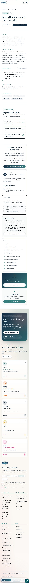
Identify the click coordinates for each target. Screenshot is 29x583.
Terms (8, 576)
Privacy (3, 576)
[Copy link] (22, 580)
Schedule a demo (14, 285)
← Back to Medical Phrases (9, 9)
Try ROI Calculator (13, 301)
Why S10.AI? (5, 492)
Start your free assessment (13, 166)
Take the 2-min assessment (12, 337)
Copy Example (22, 68)
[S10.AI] (5, 463)
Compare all (6, 356)
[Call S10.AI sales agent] (23, 2)
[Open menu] (26, 2)
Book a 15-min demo (10, 332)
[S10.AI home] (5, 2)
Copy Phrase (8, 24)
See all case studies (13, 233)
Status (12, 576)
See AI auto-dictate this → (20, 24)
